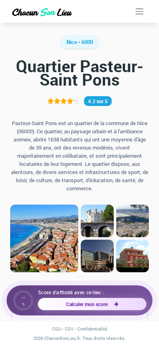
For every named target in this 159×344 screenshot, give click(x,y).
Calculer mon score (88, 304)
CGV (69, 329)
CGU (56, 329)
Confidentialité (92, 329)
